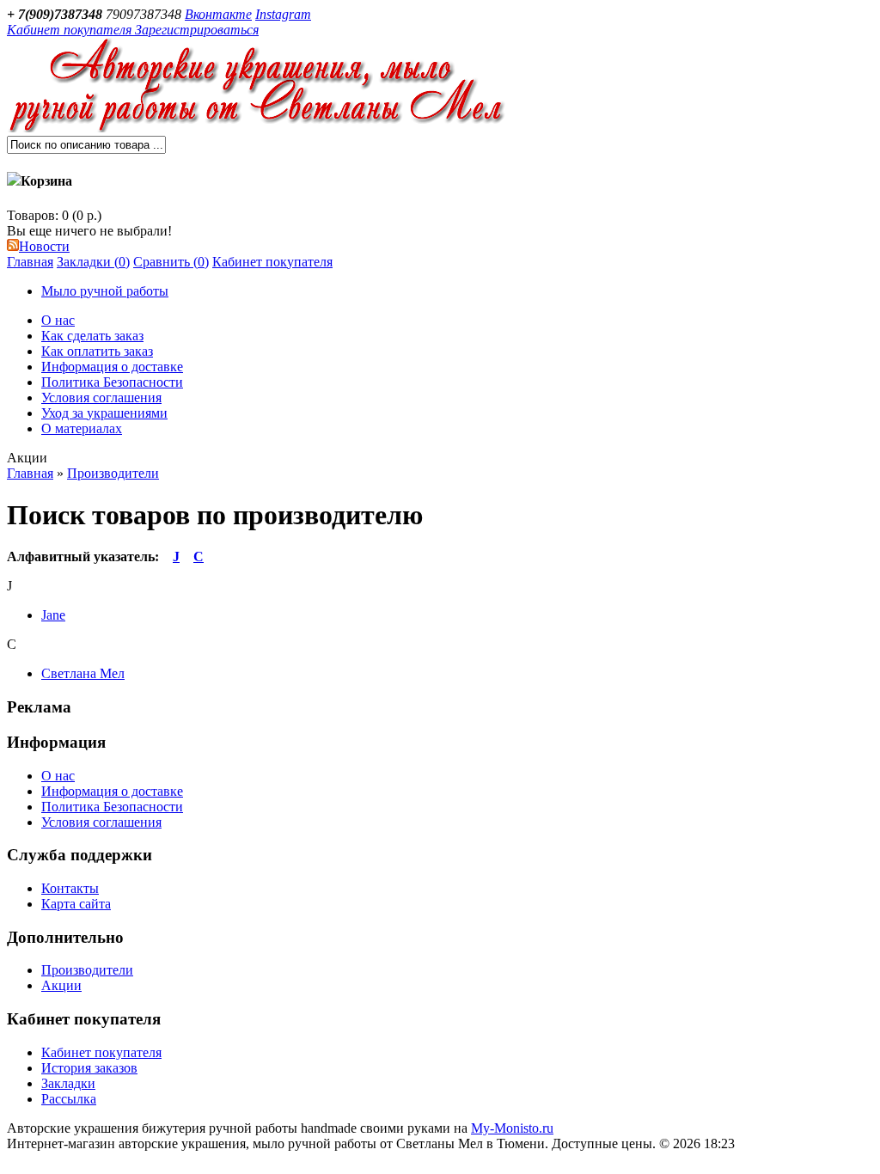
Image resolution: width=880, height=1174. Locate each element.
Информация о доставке (112, 366)
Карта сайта (76, 903)
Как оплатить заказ (97, 351)
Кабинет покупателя (272, 261)
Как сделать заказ (92, 335)
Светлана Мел (83, 673)
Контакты (70, 888)
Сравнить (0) (171, 261)
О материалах (81, 428)
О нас (58, 320)
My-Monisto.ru (512, 1128)
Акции (61, 985)
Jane (53, 615)
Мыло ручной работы (104, 291)
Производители (113, 473)
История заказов (89, 1068)
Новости (44, 246)
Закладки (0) (93, 261)
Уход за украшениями (104, 413)
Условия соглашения (101, 397)
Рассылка (68, 1098)
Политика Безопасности (112, 382)
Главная (30, 261)
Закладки (68, 1083)
